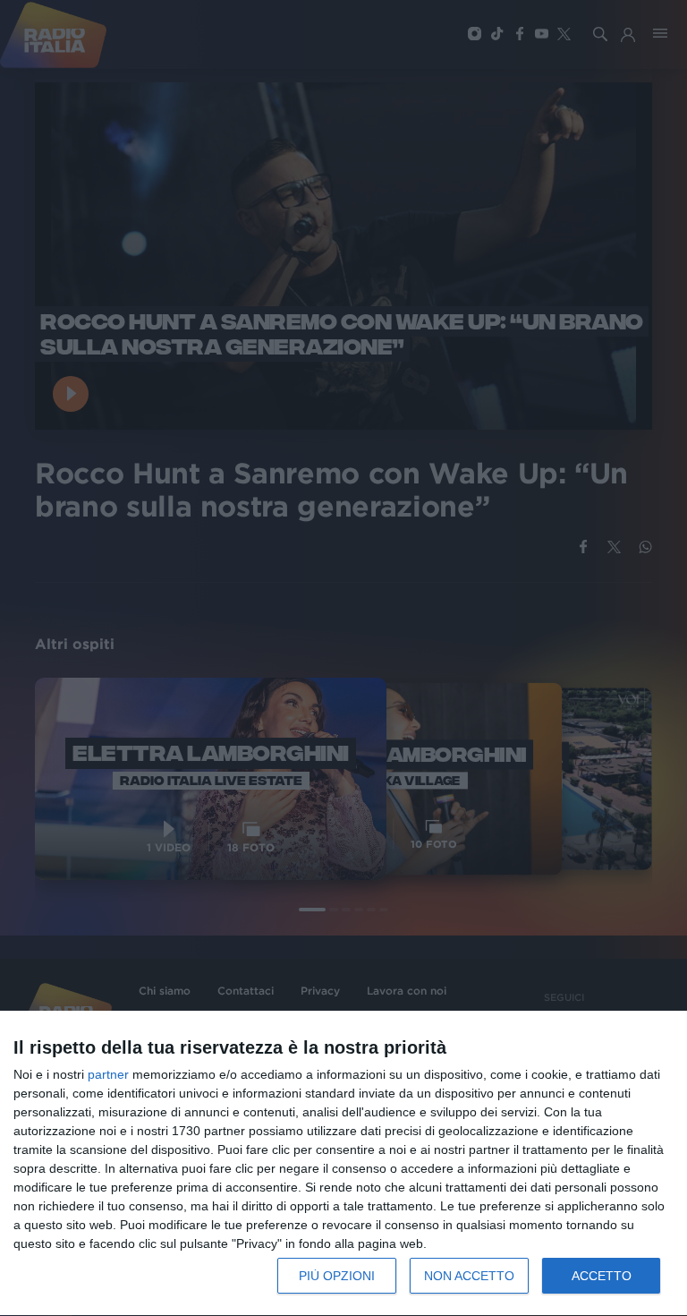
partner (108, 1074)
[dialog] (343, 1164)
